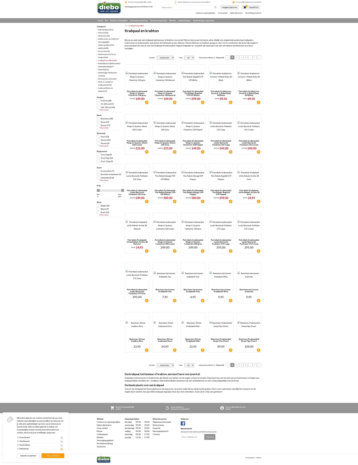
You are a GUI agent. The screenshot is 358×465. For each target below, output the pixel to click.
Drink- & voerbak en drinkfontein (105, 83)
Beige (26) (105, 205)
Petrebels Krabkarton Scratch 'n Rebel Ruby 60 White (249, 93)
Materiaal (101, 133)
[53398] (174, 300)
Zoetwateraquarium (139, 20)
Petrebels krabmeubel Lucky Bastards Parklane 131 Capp (221, 143)
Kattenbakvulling (106, 66)
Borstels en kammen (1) (111, 174)
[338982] (230, 201)
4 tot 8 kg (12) (107, 158)
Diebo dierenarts (236, 13)
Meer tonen (104, 110)
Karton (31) (106, 140)
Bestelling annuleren (253, 13)
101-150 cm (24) (108, 107)
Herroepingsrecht (160, 431)
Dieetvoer (104, 36)
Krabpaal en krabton (107, 60)
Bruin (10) (105, 212)
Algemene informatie (162, 422)
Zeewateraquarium (158, 20)
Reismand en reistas (107, 79)
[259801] (146, 152)
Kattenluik (103, 70)
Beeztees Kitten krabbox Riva (137, 340)
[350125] (174, 201)
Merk (99, 115)
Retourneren (158, 425)
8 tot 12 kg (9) (107, 161)
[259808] (146, 300)
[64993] (174, 251)
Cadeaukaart (102, 434)
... (250, 57)
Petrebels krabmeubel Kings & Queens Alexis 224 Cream (137, 143)
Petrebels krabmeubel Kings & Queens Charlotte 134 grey (137, 93)
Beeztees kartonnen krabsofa (249, 291)
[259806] (230, 152)
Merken (172, 20)
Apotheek (103, 48)
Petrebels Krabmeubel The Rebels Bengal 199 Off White (165, 192)
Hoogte (100, 97)
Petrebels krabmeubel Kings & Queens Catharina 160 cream (165, 242)
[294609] (230, 350)
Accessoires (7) (107, 171)
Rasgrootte (102, 151)
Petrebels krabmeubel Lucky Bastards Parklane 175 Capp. (221, 242)
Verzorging (103, 42)
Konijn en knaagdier (119, 20)
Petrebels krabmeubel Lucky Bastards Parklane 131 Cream (249, 143)
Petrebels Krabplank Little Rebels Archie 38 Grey (249, 192)
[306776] (202, 350)
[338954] (258, 201)
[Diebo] (109, 8)
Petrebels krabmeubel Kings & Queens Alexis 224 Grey (165, 143)
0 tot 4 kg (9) (106, 154)
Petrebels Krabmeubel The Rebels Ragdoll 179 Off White (193, 93)
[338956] (202, 152)
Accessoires (104, 51)
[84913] (174, 102)
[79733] (146, 350)
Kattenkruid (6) (107, 177)
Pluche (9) (105, 143)
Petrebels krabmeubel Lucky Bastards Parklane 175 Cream (249, 242)
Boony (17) (105, 125)
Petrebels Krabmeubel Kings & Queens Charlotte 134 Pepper (193, 143)
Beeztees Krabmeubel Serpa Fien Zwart (221, 340)
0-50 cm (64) (106, 100)
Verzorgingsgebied (105, 440)
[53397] (202, 300)
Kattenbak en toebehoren (109, 63)
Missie (99, 431)
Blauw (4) (105, 209)
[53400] (230, 300)
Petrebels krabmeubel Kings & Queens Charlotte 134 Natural (165, 93)
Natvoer (103, 33)
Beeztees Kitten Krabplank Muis (193, 340)
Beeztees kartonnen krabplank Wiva (221, 291)
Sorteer (152, 57)
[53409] (258, 300)
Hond (100, 20)
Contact (156, 434)
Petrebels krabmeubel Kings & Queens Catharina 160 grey (193, 242)
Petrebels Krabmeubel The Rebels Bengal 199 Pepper (193, 192)
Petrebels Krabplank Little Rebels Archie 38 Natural (137, 242)
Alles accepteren (53, 456)
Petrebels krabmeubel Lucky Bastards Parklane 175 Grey (137, 291)
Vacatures (101, 446)
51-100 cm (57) (107, 104)
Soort (99, 168)
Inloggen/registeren (229, 7)
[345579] (230, 102)
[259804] (258, 152)
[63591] (146, 102)
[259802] (174, 152)
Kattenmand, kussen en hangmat (107, 55)
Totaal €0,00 (253, 7)
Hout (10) (105, 136)
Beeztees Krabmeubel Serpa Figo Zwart (249, 340)
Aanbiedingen (184, 20)
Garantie (156, 428)
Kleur (99, 202)
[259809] (230, 251)
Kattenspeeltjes (106, 45)
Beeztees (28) (107, 118)
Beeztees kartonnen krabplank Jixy (165, 291)
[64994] (202, 251)
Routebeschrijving (105, 443)
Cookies (258, 457)
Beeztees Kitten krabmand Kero (165, 340)
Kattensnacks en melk (108, 39)
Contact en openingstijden (205, 13)
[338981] (202, 102)
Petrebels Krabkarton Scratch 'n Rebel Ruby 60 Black (221, 93)
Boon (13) (105, 122)
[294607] (258, 350)
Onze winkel (222, 13)
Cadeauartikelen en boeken (105, 89)
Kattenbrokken (105, 30)
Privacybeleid (249, 457)
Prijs (99, 186)
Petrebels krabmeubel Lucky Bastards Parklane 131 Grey (137, 192)
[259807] (258, 251)
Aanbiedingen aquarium (203, 20)
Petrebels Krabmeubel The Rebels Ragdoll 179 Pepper (221, 192)
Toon (180, 57)
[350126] (202, 201)
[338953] (146, 251)
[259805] (146, 201)
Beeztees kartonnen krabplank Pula (193, 291)
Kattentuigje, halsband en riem (107, 74)
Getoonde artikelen (211, 57)
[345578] (258, 102)
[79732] (174, 350)
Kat (106, 20)
